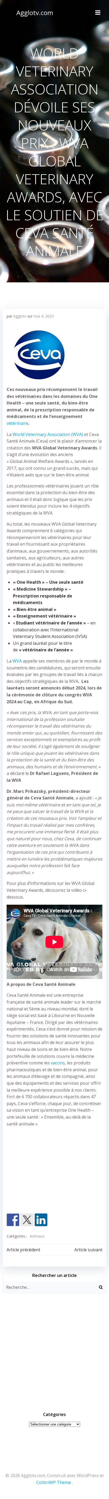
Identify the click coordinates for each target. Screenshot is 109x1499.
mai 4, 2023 (44, 316)
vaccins (58, 1063)
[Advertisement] (54, 1171)
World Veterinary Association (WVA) (47, 434)
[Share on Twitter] (27, 1219)
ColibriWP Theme (53, 1482)
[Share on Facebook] (13, 1219)
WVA (17, 661)
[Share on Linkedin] (41, 1219)
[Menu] (97, 12)
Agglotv (19, 316)
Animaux (37, 1236)
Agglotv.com (34, 12)
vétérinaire (17, 423)
